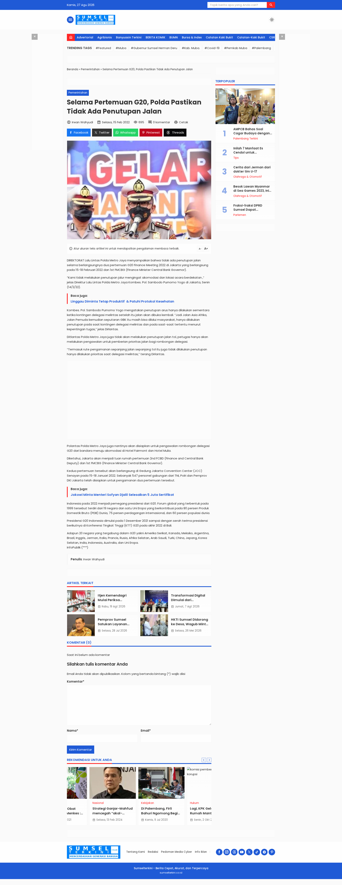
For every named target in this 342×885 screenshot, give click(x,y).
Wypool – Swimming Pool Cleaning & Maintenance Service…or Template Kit (203, 884)
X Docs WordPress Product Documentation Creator (227, 884)
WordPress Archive (112, 884)
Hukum (172, 803)
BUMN (173, 37)
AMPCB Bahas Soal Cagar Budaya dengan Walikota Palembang (251, 133)
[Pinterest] (272, 852)
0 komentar (161, 122)
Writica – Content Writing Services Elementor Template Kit (164, 884)
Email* (146, 730)
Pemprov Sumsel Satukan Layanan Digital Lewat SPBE (113, 624)
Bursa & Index (192, 37)
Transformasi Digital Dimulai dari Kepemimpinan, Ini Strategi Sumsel (188, 602)
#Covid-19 (211, 48)
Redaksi (153, 852)
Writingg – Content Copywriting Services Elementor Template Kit (177, 884)
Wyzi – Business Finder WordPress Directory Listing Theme (216, 884)
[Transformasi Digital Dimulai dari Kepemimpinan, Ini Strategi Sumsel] (154, 601)
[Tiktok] (257, 852)
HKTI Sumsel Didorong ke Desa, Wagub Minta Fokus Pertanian (189, 624)
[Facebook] (219, 852)
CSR (272, 37)
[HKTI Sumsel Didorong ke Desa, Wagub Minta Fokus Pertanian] (154, 625)
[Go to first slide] (209, 760)
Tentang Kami (135, 852)
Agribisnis (104, 37)
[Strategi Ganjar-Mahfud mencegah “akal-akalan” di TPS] (90, 783)
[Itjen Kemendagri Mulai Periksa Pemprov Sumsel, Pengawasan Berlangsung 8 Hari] (81, 601)
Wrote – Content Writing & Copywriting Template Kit (189, 884)
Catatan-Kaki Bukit (251, 37)
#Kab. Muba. (191, 48)
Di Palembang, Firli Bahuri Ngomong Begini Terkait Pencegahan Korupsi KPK (138, 815)
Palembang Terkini (245, 138)
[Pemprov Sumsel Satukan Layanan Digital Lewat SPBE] (81, 625)
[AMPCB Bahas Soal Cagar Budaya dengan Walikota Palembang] (245, 106)
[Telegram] (264, 852)
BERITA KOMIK (155, 37)
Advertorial (85, 37)
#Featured (103, 48)
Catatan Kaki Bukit (219, 37)
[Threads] (234, 852)
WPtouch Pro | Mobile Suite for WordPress (119, 884)
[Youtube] (241, 852)
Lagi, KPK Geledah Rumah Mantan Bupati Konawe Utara (186, 813)
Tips (236, 158)
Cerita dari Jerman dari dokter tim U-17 (252, 169)
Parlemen (239, 215)
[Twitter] (249, 852)
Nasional (75, 803)
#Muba (121, 48)
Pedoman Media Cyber (176, 852)
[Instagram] (226, 852)
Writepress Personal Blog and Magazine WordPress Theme (143, 884)
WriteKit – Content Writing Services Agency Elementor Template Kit (130, 884)
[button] (271, 5)
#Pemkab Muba (235, 48)
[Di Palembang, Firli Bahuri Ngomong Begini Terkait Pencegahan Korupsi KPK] (139, 783)
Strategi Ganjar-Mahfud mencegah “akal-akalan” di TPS (90, 813)
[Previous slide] (204, 760)
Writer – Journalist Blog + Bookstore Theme (154, 884)
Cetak (183, 122)
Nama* (72, 730)
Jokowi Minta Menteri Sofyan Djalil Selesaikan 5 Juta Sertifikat (122, 494)
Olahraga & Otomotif (247, 176)
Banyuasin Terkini (129, 37)
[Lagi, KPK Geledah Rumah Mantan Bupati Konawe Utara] (188, 783)
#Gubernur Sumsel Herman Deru (154, 48)
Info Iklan (201, 852)
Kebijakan (125, 803)
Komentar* (75, 681)
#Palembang (261, 48)
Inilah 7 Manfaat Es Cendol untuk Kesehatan (248, 152)
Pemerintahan (77, 93)
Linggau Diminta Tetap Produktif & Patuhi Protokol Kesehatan (122, 301)
